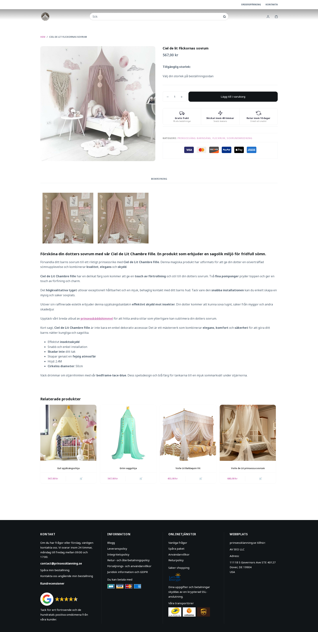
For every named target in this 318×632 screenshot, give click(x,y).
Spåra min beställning (54, 570)
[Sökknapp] (224, 16)
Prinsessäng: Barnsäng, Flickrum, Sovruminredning (215, 138)
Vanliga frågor (177, 542)
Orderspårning (251, 4)
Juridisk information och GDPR (127, 572)
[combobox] (156, 17)
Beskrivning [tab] (159, 178)
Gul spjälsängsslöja (68, 468)
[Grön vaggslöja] (128, 433)
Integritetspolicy (118, 554)
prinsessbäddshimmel (97, 318)
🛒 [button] (81, 478)
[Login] (268, 16)
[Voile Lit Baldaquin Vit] (188, 433)
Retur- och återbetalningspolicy (128, 560)
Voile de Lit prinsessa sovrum (248, 468)
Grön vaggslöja (128, 468)
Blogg (111, 542)
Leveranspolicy (117, 548)
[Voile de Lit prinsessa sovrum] (248, 433)
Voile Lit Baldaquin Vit (188, 468)
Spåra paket (176, 548)
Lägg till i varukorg (233, 96)
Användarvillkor (179, 554)
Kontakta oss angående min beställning (66, 576)
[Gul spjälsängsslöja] (68, 433)
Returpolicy (176, 560)
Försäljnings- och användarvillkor (129, 566)
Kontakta (272, 4)
